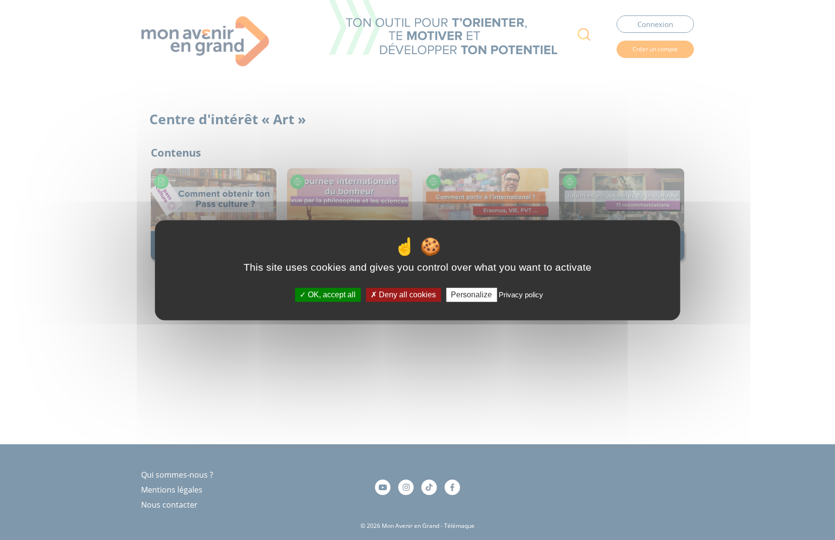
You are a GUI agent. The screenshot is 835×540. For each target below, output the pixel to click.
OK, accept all (331, 295)
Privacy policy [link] (521, 295)
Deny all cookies (406, 295)
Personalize (471, 295)
